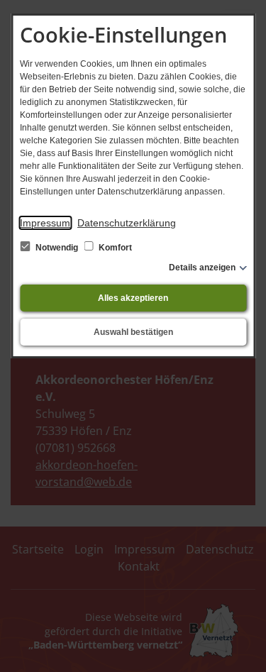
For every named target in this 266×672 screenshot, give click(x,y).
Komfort (114, 248)
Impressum (45, 222)
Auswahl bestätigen (133, 332)
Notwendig (56, 248)
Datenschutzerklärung (126, 222)
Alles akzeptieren (133, 298)
